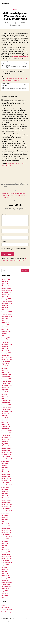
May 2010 (4, 595)
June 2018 (4, 392)
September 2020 (6, 344)
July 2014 (4, 489)
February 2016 (6, 448)
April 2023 (4, 320)
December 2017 (6, 405)
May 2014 (4, 493)
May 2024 (4, 307)
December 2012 (6, 530)
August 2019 (5, 364)
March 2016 (5, 446)
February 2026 (6, 288)
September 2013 (6, 511)
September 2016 (6, 437)
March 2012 (5, 550)
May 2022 (4, 327)
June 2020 (4, 346)
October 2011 (5, 560)
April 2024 (4, 309)
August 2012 (5, 539)
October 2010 (5, 584)
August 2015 (5, 461)
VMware (5, 184)
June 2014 (4, 491)
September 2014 (6, 485)
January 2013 (5, 528)
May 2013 (4, 519)
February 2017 (6, 426)
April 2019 (4, 370)
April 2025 (4, 296)
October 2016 (5, 435)
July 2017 (4, 415)
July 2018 (4, 389)
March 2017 (5, 424)
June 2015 (4, 465)
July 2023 (4, 318)
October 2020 (5, 342)
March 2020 (5, 351)
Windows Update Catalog (20, 57)
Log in (3, 605)
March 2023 (5, 322)
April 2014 (4, 495)
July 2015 (4, 463)
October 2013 (5, 508)
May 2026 (4, 281)
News (15, 9)
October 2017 (5, 409)
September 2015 (6, 459)
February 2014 (6, 500)
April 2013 (4, 521)
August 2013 (5, 513)
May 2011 (4, 571)
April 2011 (4, 573)
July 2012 (4, 541)
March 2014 (5, 498)
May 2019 (4, 368)
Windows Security (13, 184)
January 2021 (5, 340)
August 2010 (5, 588)
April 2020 (4, 348)
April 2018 (4, 396)
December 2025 (6, 290)
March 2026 (5, 286)
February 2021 (6, 338)
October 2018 (5, 383)
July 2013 (4, 515)
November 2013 (6, 506)
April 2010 (4, 597)
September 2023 (6, 316)
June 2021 (4, 333)
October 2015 (5, 457)
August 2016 (5, 439)
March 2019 (5, 372)
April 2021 (4, 335)
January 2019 (5, 377)
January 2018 (5, 402)
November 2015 (6, 454)
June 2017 (4, 418)
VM (26, 183)
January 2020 (5, 355)
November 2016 (6, 433)
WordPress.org (6, 612)
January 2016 (5, 450)
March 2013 (5, 524)
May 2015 (4, 467)
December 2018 (6, 379)
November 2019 (6, 359)
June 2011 (4, 569)
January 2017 (5, 428)
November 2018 (6, 381)
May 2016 (4, 444)
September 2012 (6, 537)
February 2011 (5, 578)
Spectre (23, 183)
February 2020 (6, 353)
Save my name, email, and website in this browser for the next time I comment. (15, 249)
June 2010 (4, 593)
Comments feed (6, 610)
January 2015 (5, 476)
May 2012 (4, 545)
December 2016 (6, 431)
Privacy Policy (5, 621)
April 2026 (4, 283)
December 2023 (6, 312)
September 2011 (6, 563)
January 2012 (5, 554)
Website (3, 241)
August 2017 (5, 413)
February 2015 (6, 474)
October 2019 (5, 361)
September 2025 (6, 292)
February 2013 (6, 526)
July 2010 (4, 591)
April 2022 (4, 329)
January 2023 (5, 325)
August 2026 (5, 279)
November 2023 (6, 314)
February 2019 (6, 374)
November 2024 (6, 301)
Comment (4, 214)
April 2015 (4, 470)
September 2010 (6, 586)
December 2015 (6, 452)
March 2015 (5, 472)
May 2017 (4, 420)
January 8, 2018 (21, 23)
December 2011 (6, 556)
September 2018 (6, 385)
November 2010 (6, 582)
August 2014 (5, 487)
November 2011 (6, 558)
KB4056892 (6, 183)
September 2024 (6, 303)
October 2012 (5, 534)
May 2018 (4, 394)
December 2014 (6, 478)
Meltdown (12, 183)
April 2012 (4, 547)
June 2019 (4, 366)
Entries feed (5, 607)
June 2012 (4, 543)
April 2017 (4, 422)
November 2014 (6, 480)
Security (18, 183)
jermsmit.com (6, 3)
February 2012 (6, 552)
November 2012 (6, 532)
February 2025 (6, 299)
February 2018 (6, 400)
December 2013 (6, 504)
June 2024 (4, 305)
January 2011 (5, 580)
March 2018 (5, 398)
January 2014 (5, 502)
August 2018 (5, 387)
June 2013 (4, 517)
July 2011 (4, 567)
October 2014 (5, 482)
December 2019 (6, 357)
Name (3, 228)
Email (2, 234)
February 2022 (6, 331)
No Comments (16, 25)
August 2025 (5, 294)
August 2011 (5, 565)
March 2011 (5, 575)
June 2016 (4, 441)
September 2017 (6, 411)
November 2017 (6, 407)
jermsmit (11, 23)
